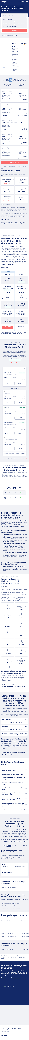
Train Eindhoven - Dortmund (8, 936)
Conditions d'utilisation (18, 1029)
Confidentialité (5, 1031)
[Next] (25, 80)
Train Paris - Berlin (5, 921)
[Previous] (5, 488)
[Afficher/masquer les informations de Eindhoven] (26, 866)
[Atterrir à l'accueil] (4, 2)
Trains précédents (9, 453)
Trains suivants (20, 453)
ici (26, 458)
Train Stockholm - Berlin (7, 924)
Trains (8, 956)
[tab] (8, 85)
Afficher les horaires (7, 200)
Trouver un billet (7, 183)
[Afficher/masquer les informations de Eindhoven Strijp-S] (26, 873)
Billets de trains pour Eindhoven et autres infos (14, 906)
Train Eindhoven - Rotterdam (8, 887)
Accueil (3, 956)
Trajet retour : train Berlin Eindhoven (11, 903)
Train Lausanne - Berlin (7, 949)
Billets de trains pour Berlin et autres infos (12, 908)
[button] (8, 23)
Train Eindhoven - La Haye (7, 933)
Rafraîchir (13, 362)
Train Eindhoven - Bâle (6, 930)
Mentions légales (5, 1029)
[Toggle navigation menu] (27, 2)
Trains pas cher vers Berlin (9, 957)
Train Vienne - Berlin (6, 927)
